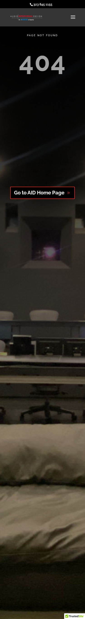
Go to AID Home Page (39, 193)
